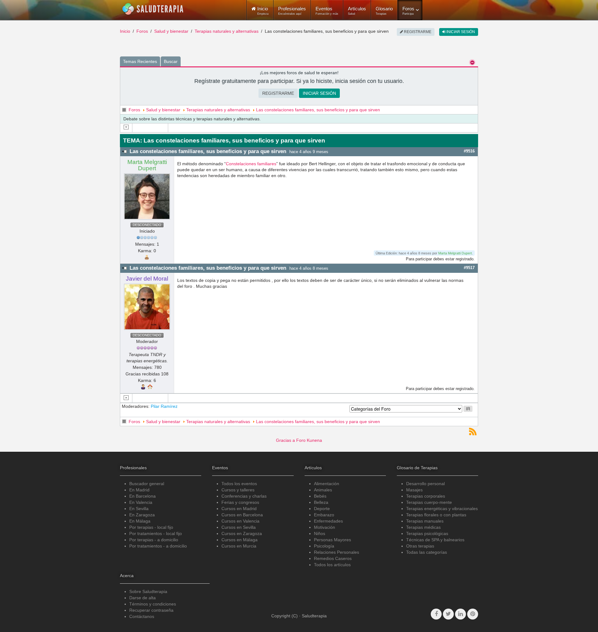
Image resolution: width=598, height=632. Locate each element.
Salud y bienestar (171, 31)
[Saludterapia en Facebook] (436, 614)
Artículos (357, 10)
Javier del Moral (147, 278)
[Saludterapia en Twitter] (448, 614)
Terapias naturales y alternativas (227, 31)
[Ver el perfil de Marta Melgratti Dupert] (147, 196)
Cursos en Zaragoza (241, 533)
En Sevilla (139, 508)
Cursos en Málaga (239, 539)
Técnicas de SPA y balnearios (435, 539)
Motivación (324, 527)
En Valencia (140, 502)
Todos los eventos (239, 483)
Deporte (322, 508)
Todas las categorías (426, 552)
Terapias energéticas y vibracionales (442, 508)
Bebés (320, 496)
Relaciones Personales (336, 552)
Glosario (384, 10)
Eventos (327, 10)
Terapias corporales (425, 496)
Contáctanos (141, 616)
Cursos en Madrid (239, 508)
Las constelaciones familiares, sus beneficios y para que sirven (318, 109)
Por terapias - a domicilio (153, 539)
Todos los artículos (332, 564)
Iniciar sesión (460, 32)
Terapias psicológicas (427, 533)
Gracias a (285, 440)
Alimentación (326, 483)
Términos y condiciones (152, 603)
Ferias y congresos (240, 502)
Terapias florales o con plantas (436, 514)
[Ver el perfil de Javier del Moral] (147, 306)
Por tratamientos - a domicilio (158, 545)
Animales (323, 489)
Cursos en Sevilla (238, 527)
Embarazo (324, 514)
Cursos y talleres (237, 489)
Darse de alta (142, 597)
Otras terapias (420, 545)
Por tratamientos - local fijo (155, 533)
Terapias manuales (425, 521)
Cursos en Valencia (240, 521)
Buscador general (146, 483)
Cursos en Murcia (238, 545)
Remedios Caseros (333, 558)
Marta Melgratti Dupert (147, 165)
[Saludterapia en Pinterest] (472, 614)
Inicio (125, 31)
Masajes (414, 489)
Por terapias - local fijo (151, 527)
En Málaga (139, 521)
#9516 (469, 151)
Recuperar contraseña (151, 610)
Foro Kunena (309, 440)
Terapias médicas (423, 527)
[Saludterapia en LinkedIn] (460, 614)
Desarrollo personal (425, 483)
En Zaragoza (142, 514)
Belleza (321, 502)
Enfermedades (328, 521)
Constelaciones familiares (251, 163)
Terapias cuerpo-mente (429, 502)
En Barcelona (142, 496)
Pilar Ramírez (164, 406)
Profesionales (292, 10)
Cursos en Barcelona (242, 514)
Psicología (324, 545)
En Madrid (139, 489)
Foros (408, 10)
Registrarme (417, 32)
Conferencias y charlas (244, 496)
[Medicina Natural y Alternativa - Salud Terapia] (153, 9)
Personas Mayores (332, 539)
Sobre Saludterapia (148, 591)
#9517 (469, 267)
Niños (319, 533)
